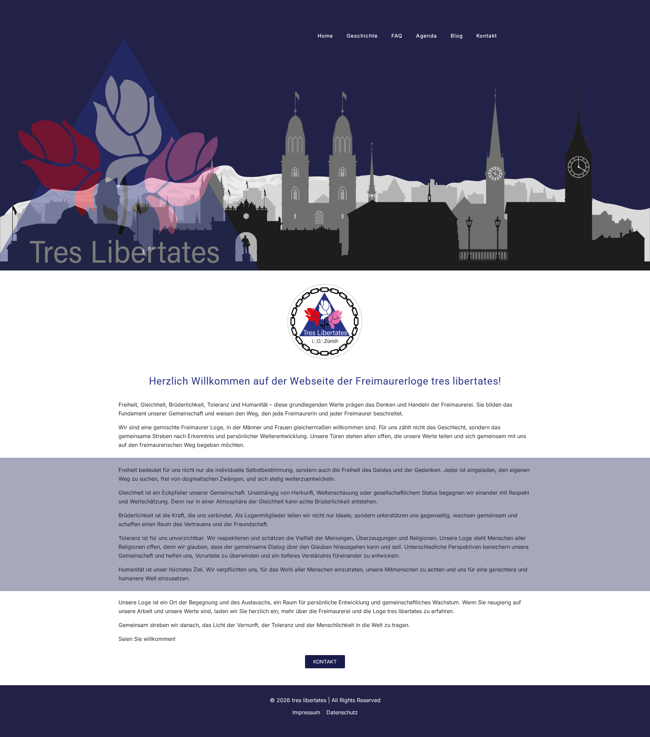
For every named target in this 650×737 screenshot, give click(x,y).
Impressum (306, 712)
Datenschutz (342, 712)
